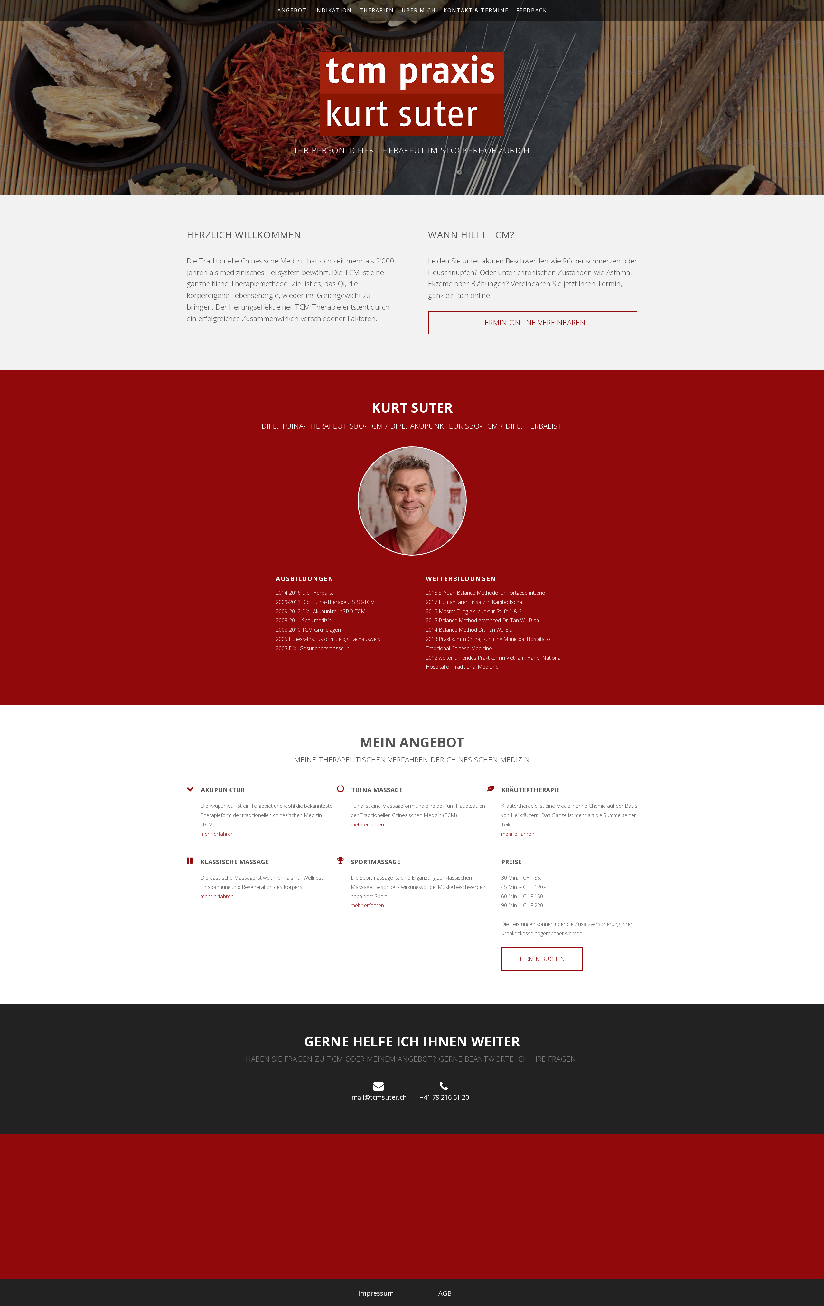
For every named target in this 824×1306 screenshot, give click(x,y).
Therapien (377, 10)
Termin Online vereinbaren (532, 323)
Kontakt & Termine (476, 10)
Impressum (376, 1293)
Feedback (531, 10)
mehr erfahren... (219, 833)
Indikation (333, 10)
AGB (445, 1293)
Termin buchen (542, 959)
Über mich (419, 10)
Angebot (292, 10)
